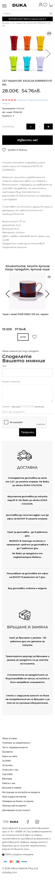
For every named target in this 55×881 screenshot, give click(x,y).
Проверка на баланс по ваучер (17, 801)
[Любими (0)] (45, 5)
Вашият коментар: (11, 381)
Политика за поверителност (16, 742)
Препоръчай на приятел (14, 805)
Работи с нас (8, 783)
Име (4, 366)
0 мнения (21, 100)
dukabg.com (9, 872)
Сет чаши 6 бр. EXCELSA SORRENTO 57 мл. (26, 24)
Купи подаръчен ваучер (14, 796)
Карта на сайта (9, 756)
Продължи (27, 432)
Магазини (7, 778)
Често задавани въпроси (15, 747)
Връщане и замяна (11, 787)
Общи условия (9, 738)
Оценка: (6, 406)
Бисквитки (7, 751)
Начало (6, 23)
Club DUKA (7, 774)
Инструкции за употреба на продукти (21, 792)
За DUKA (6, 760)
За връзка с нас (10, 769)
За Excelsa (7, 765)
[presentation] (6, 293)
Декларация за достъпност (16, 810)
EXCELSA (20, 108)
